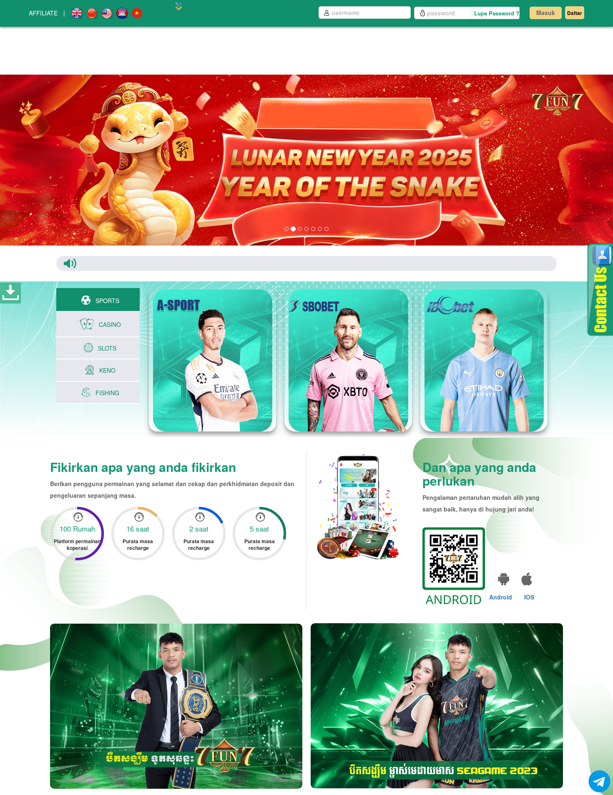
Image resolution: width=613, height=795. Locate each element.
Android (500, 597)
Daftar (574, 13)
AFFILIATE (43, 13)
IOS (529, 597)
